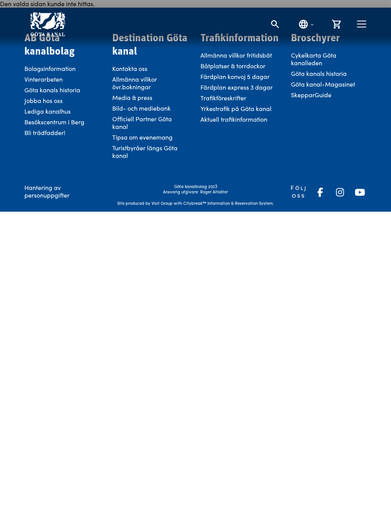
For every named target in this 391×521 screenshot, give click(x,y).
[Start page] (47, 24)
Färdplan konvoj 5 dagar (235, 76)
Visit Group (162, 203)
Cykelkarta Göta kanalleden (313, 59)
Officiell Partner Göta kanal (142, 122)
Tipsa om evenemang (142, 137)
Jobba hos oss (43, 100)
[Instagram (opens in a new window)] (340, 192)
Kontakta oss (129, 68)
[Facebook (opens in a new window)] (320, 192)
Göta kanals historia (52, 90)
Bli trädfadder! (44, 133)
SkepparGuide (311, 95)
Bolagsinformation (50, 68)
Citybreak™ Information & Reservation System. (228, 203)
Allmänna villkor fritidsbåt (236, 55)
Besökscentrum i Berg (54, 122)
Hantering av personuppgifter (46, 191)
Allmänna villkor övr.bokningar (134, 83)
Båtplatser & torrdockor (232, 66)
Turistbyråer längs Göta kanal (145, 151)
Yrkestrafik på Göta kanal (235, 109)
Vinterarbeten (43, 79)
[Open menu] (362, 24)
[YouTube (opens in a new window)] (360, 192)
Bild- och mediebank (141, 108)
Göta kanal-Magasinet (323, 84)
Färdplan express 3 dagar (236, 87)
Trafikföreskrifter (223, 98)
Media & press (132, 97)
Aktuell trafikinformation (234, 119)
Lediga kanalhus (47, 111)
